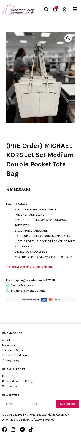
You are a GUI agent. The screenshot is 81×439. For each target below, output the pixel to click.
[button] (75, 9)
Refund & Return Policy (17, 381)
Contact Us (9, 386)
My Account (10, 345)
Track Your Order (12, 350)
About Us (8, 340)
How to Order (10, 376)
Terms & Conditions (15, 355)
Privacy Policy (10, 360)
